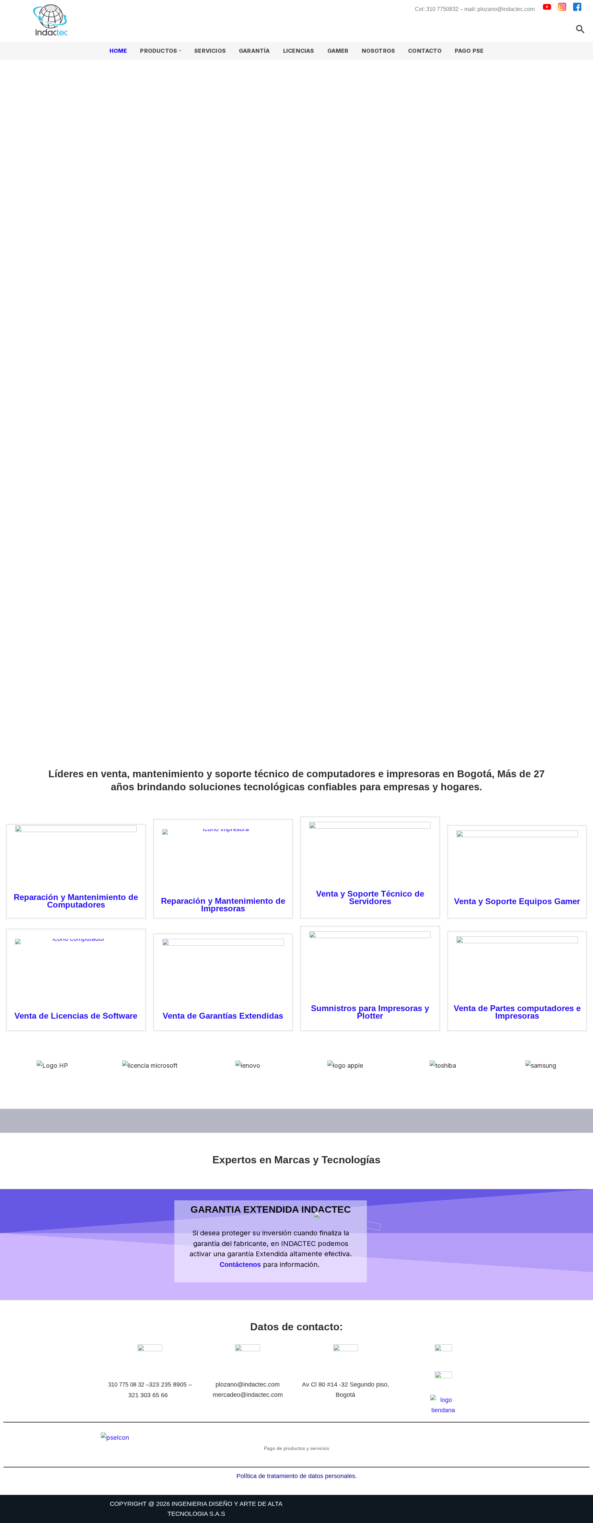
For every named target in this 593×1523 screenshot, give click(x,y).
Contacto (425, 50)
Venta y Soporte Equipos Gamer (517, 901)
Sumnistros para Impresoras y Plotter (370, 1012)
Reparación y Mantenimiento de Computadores (76, 900)
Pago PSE (469, 50)
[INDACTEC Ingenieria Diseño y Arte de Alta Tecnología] (52, 20)
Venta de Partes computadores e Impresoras (517, 1012)
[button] (180, 50)
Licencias (298, 50)
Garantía (254, 50)
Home (118, 50)
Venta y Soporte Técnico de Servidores (370, 897)
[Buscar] (580, 29)
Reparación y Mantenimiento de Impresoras (223, 904)
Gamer (338, 50)
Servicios (210, 50)
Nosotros (378, 50)
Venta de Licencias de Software (75, 1015)
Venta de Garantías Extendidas (223, 1015)
